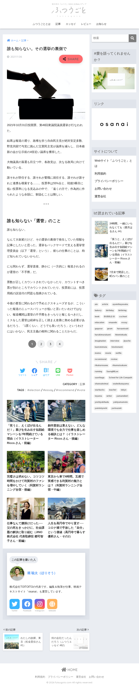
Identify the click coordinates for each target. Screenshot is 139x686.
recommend (66, 390)
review (114, 359)
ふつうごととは (42, 23)
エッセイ (71, 23)
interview (114, 341)
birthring (122, 310)
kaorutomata (101, 347)
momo (98, 353)
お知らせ (101, 23)
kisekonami (117, 347)
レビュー (86, 23)
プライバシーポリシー (109, 181)
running (98, 371)
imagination (100, 341)
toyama (98, 396)
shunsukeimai (101, 384)
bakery (98, 310)
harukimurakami (103, 335)
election (34, 390)
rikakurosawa (101, 365)
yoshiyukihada (102, 402)
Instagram (39, 610)
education (99, 322)
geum (110, 328)
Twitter (15, 610)
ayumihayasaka (120, 304)
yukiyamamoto (120, 402)
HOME (72, 670)
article (105, 304)
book (97, 316)
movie (108, 353)
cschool (123, 316)
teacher (112, 390)
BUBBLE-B (109, 316)
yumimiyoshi (101, 408)
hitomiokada (121, 335)
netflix (119, 353)
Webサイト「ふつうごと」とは (113, 163)
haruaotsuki (122, 328)
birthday (110, 310)
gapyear (99, 328)
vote (82, 390)
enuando (113, 322)
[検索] (132, 38)
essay (49, 390)
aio (96, 304)
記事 (58, 23)
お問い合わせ (103, 188)
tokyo (123, 390)
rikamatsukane (119, 365)
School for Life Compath (120, 377)
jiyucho (127, 341)
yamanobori (122, 396)
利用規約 (100, 173)
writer (109, 396)
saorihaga (99, 377)
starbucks (100, 390)
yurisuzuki (117, 408)
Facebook (27, 610)
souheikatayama (121, 384)
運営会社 (100, 196)
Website (52, 610)
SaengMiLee (112, 371)
